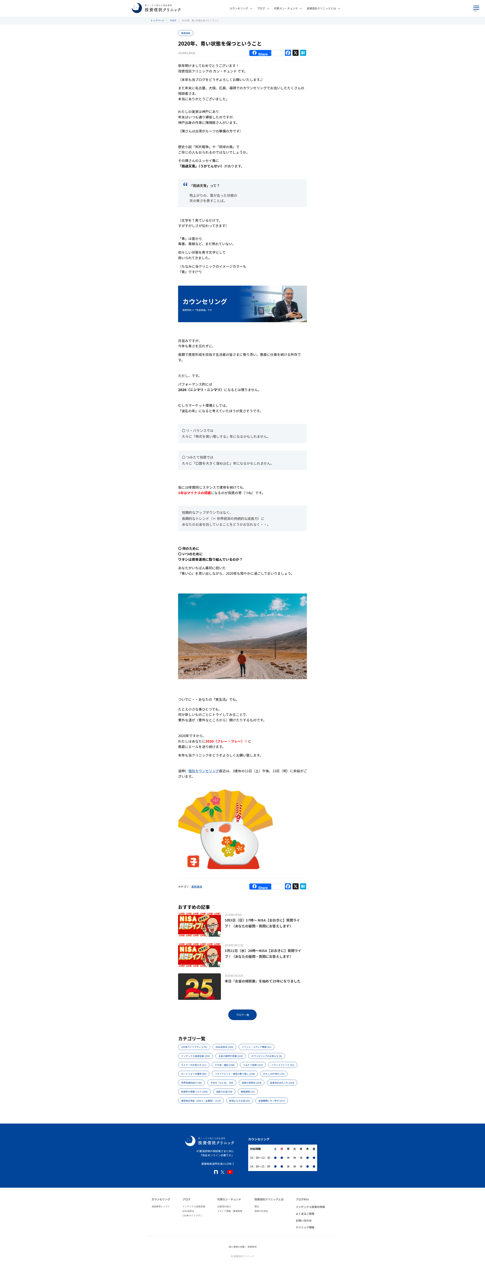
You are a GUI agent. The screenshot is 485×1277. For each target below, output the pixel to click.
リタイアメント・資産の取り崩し (235, 1073)
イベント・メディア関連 (256, 1046)
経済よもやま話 (239, 1100)
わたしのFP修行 (273, 1073)
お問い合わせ (304, 1220)
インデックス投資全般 (195, 1056)
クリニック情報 (305, 1227)
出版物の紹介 (224, 1206)
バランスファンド (282, 1064)
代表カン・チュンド (286, 8)
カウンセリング (239, 8)
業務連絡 (185, 33)
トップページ (157, 20)
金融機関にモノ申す (271, 1100)
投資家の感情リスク (194, 1091)
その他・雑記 (225, 1064)
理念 (256, 1206)
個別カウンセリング (203, 770)
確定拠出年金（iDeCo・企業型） (201, 1100)
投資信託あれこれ (282, 1082)
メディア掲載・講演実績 (229, 1210)
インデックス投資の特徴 (310, 1207)
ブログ (261, 8)
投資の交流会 (261, 1210)
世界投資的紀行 (191, 1082)
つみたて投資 (253, 1064)
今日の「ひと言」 (221, 1082)
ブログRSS (302, 1199)
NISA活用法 (224, 1046)
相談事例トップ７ (161, 1206)
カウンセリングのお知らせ (266, 1056)
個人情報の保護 (237, 1246)
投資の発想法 (251, 1082)
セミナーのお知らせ (193, 1064)
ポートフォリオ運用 (193, 1073)
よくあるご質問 (305, 1214)
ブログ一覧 (242, 1015)
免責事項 (252, 1246)
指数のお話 (224, 1091)
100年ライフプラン (194, 1046)
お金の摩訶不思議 (230, 1056)
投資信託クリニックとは (321, 8)
